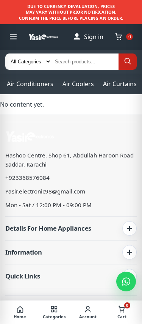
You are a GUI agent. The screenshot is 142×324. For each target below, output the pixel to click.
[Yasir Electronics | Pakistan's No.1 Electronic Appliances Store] (46, 37)
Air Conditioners (30, 84)
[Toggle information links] (129, 252)
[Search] (128, 61)
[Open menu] (13, 37)
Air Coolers (78, 84)
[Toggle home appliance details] (129, 228)
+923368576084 (27, 177)
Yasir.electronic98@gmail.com (45, 191)
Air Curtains (120, 84)
